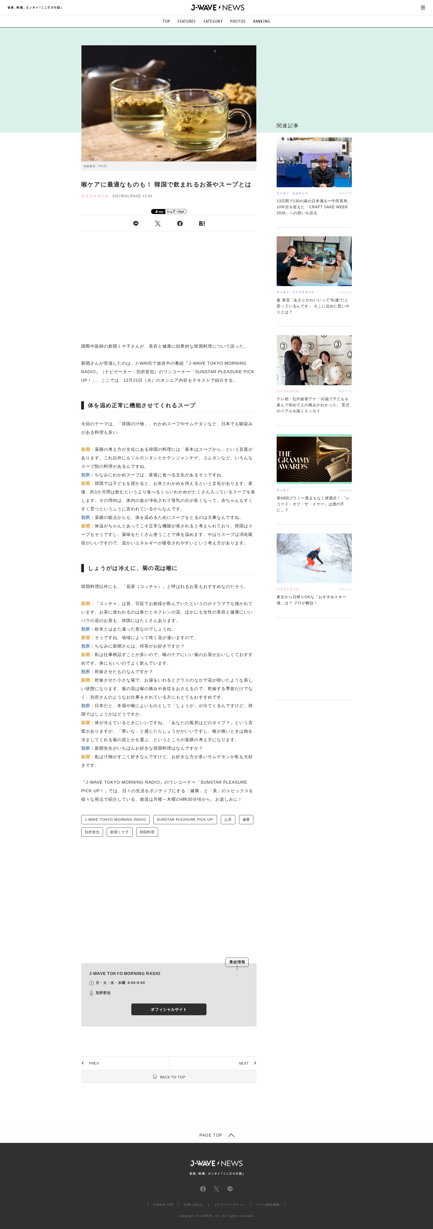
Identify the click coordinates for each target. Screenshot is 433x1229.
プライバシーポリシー (229, 1204)
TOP (166, 21)
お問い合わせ (193, 1204)
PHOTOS (238, 21)
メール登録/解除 (268, 1204)
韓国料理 (147, 832)
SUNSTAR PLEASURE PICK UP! (185, 819)
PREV (94, 1063)
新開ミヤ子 (119, 832)
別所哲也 (92, 832)
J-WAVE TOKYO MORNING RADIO (115, 819)
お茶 (228, 819)
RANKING (262, 21)
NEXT (244, 1063)
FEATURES (187, 21)
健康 (246, 819)
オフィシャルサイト (169, 1009)
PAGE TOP (210, 1135)
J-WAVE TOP (163, 1204)
